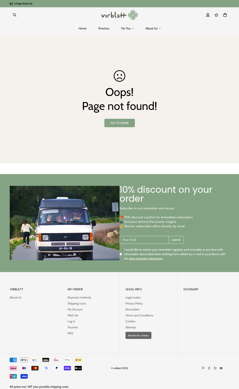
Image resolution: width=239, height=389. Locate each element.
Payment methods (79, 297)
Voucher (73, 327)
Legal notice (133, 297)
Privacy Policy (134, 303)
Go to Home (120, 123)
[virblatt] (119, 15)
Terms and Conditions (139, 315)
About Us (152, 28)
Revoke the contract (138, 335)
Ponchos (103, 28)
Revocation (132, 309)
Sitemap (130, 327)
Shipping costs (77, 303)
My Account (75, 309)
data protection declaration (146, 258)
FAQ (70, 333)
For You (126, 28)
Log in (71, 321)
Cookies (130, 321)
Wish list (73, 315)
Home (82, 28)
